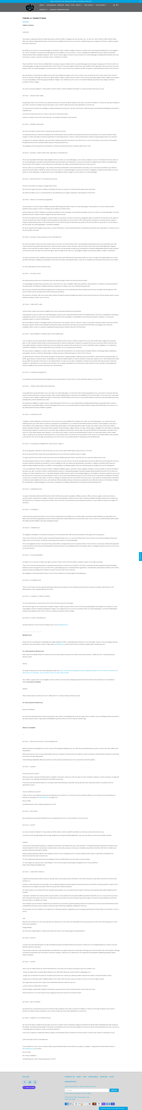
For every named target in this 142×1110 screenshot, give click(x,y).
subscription (70, 1081)
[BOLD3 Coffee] (30, 7)
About (79, 5)
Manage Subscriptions (59, 9)
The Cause (88, 5)
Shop (42, 5)
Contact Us (70, 1077)
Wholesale (51, 5)
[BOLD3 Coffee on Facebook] (25, 1082)
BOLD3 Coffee (73, 1097)
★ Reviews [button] (140, 556)
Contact (43, 9)
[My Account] (114, 5)
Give (73, 5)
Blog (68, 5)
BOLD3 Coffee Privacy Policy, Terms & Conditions (78, 1093)
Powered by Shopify (70, 1099)
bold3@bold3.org (63, 625)
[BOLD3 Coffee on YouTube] (30, 1082)
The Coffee (100, 5)
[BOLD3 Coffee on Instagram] (35, 1082)
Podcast (60, 5)
